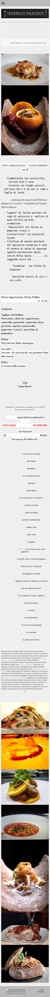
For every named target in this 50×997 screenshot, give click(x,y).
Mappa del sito (20, 989)
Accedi (42, 989)
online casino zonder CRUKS (14, 678)
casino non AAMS (26, 664)
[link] (21, 549)
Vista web (40, 991)
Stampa (11, 989)
